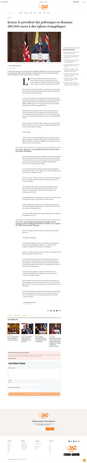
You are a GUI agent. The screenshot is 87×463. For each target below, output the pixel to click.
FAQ (36, 445)
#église (24, 315)
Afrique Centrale (24, 446)
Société (9, 446)
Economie (9, 445)
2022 (50, 443)
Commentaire (11, 368)
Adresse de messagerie (14, 387)
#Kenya (9, 315)
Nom (9, 382)
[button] (84, 460)
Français (83, 1)
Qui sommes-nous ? (38, 443)
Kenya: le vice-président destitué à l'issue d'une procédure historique (37, 150)
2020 (50, 446)
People (9, 447)
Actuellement (10, 12)
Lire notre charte (12, 358)
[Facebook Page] (69, 441)
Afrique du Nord (24, 443)
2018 (50, 449)
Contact (36, 447)
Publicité (36, 449)
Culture (9, 449)
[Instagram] (78, 441)
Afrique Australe (24, 449)
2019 (50, 447)
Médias (9, 450)
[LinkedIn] (76, 441)
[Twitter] (71, 441)
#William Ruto (17, 315)
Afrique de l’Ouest (24, 445)
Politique (10, 17)
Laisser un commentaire (34, 394)
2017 (49, 450)
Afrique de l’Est (23, 447)
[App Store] (67, 454)
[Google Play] (75, 454)
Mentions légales (38, 446)
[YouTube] (74, 441)
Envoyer (50, 428)
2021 (49, 445)
